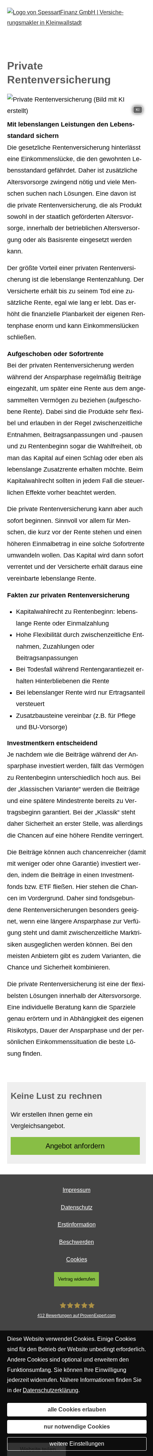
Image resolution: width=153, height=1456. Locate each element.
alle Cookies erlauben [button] (77, 1409)
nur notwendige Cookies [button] (77, 1427)
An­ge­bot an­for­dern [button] (75, 1146)
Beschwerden (76, 1242)
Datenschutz (77, 1207)
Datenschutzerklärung (50, 1390)
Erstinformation (77, 1224)
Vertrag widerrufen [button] (76, 1279)
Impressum (76, 1190)
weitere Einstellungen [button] (76, 1444)
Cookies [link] (76, 1259)
